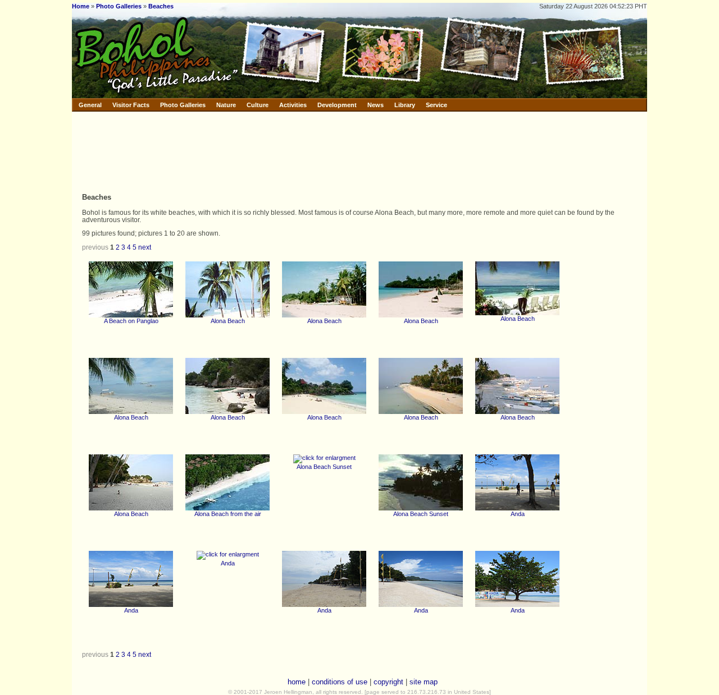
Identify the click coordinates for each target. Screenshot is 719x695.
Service (436, 105)
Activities (293, 105)
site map (423, 682)
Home (80, 6)
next (144, 247)
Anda (518, 513)
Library (404, 105)
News (375, 105)
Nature (226, 105)
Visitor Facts (130, 105)
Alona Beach (228, 320)
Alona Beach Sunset (324, 466)
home (297, 682)
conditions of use (339, 682)
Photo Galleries (119, 6)
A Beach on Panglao (131, 320)
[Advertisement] (307, 151)
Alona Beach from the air (227, 513)
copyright (388, 682)
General (90, 105)
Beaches (161, 6)
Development (337, 105)
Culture (258, 105)
